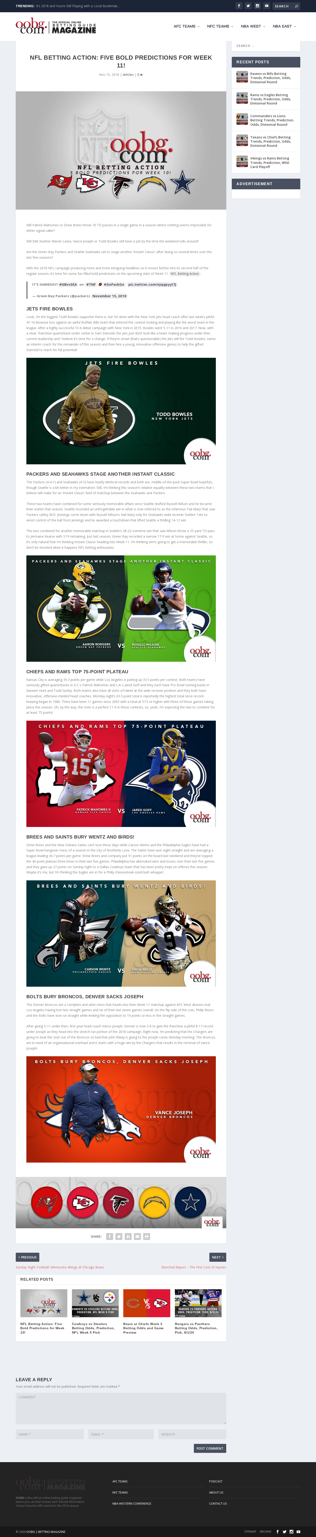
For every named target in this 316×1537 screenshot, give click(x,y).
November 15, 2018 (109, 296)
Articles (128, 74)
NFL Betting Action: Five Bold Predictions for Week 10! (42, 1328)
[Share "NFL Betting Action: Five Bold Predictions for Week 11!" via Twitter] (119, 1236)
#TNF (91, 284)
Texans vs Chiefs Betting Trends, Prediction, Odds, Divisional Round (270, 141)
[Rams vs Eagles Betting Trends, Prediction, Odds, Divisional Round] (242, 98)
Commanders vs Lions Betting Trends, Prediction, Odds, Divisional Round (272, 120)
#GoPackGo (114, 284)
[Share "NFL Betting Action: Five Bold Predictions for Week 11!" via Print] (146, 1236)
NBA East (282, 26)
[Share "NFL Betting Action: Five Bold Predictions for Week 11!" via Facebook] (109, 1236)
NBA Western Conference (131, 1503)
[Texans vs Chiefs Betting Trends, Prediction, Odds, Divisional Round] (242, 140)
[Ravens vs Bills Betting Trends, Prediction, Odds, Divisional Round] (242, 77)
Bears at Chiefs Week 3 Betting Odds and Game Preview (143, 1328)
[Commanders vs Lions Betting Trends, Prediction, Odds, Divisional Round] (242, 119)
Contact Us (218, 1503)
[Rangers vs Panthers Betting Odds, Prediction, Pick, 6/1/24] (198, 1303)
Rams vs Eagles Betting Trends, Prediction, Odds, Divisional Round (270, 99)
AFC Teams (184, 26)
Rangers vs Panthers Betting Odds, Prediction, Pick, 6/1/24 (196, 1328)
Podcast (216, 1481)
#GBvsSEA (68, 284)
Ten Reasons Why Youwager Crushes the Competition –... (79, 6)
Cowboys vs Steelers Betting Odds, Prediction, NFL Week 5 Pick (93, 1328)
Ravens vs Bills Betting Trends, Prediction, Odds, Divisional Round (270, 77)
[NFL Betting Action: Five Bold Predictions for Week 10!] (43, 1303)
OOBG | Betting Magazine (45, 1532)
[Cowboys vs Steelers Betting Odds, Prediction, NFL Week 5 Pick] (95, 1303)
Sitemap (250, 1531)
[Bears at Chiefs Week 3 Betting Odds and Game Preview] (146, 1303)
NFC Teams (218, 26)
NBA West (251, 26)
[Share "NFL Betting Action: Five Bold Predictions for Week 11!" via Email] (137, 1236)
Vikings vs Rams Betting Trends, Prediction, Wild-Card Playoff (270, 162)
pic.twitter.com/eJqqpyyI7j (152, 284)
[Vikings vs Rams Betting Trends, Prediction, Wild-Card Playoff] (242, 161)
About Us (216, 1492)
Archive (265, 1531)
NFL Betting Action (184, 273)
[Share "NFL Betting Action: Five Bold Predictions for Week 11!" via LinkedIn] (128, 1236)
